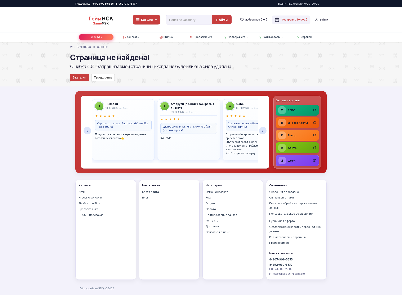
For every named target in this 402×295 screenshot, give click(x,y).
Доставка (212, 226)
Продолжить (103, 77)
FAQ (208, 197)
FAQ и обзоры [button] (271, 37)
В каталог (79, 77)
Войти (324, 19)
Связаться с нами (218, 232)
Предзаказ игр (203, 37)
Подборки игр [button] (236, 37)
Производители (279, 243)
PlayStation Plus (89, 203)
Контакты (133, 37)
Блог (145, 197)
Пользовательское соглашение (291, 213)
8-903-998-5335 (103, 3)
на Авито (124, 107)
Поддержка (82, 3)
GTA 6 (98, 37)
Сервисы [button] (306, 37)
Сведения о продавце (284, 192)
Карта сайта (150, 192)
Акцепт (210, 203)
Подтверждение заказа (221, 215)
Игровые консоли (90, 197)
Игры (82, 192)
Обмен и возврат (217, 192)
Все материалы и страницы (287, 237)
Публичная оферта (282, 221)
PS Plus (168, 37)
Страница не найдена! (92, 47)
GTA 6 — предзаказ (91, 215)
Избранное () (256, 19)
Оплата (211, 209)
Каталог (147, 20)
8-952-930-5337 (126, 3)
